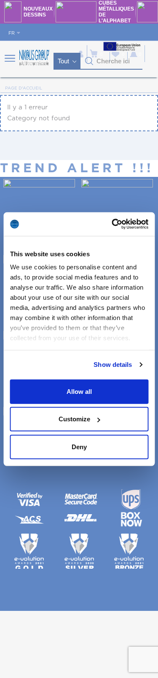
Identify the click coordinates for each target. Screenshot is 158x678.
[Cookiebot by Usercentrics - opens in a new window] (112, 224)
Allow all (79, 391)
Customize (74, 419)
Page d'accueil (23, 88)
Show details (113, 364)
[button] (89, 61)
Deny (79, 446)
